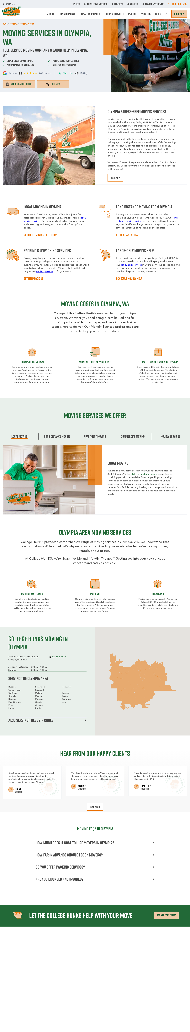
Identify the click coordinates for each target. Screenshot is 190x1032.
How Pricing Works (32, 362)
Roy (64, 689)
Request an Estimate (128, 235)
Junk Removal (67, 14)
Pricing (132, 14)
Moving (51, 14)
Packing (95, 594)
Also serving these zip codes (30, 720)
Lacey (11, 708)
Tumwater (66, 699)
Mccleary (39, 696)
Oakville (39, 702)
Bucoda (12, 686)
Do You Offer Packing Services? (60, 867)
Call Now (55, 84)
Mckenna (39, 699)
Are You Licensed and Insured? (59, 879)
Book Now (179, 14)
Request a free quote (21, 84)
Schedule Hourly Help (129, 278)
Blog (158, 14)
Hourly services (170, 436)
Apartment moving (95, 436)
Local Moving (19, 436)
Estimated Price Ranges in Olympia (158, 362)
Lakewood (40, 686)
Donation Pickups (90, 14)
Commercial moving (133, 436)
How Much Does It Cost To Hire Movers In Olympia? (75, 843)
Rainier (38, 708)
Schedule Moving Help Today (41, 235)
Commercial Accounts (97, 4)
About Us (134, 4)
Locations (118, 4)
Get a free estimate (166, 915)
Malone (38, 693)
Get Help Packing (34, 278)
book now (115, 178)
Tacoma (65, 693)
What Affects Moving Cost (95, 362)
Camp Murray (14, 689)
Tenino (65, 696)
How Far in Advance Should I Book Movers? (69, 855)
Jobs (78, 4)
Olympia (39, 705)
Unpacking (158, 594)
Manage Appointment (154, 4)
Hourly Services (114, 14)
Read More (95, 807)
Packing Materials (32, 594)
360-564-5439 (179, 4)
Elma (10, 705)
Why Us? (146, 14)
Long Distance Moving (57, 436)
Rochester (66, 686)
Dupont (12, 699)
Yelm (64, 702)
